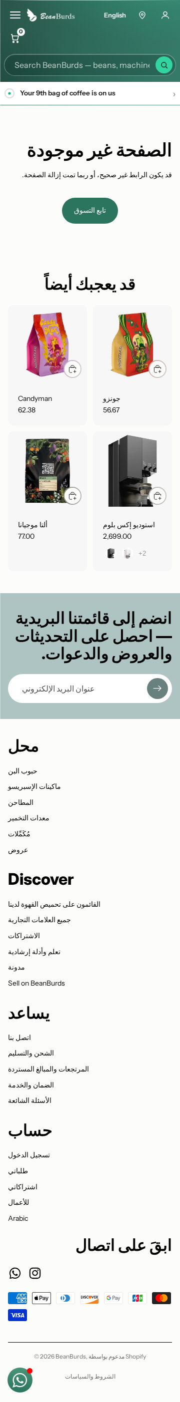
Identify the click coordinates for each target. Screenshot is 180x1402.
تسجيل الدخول (29, 1154)
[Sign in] (165, 15)
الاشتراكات (24, 935)
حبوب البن (23, 770)
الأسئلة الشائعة (30, 1100)
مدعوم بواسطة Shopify (117, 1356)
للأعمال (18, 1202)
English (115, 15)
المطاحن (21, 802)
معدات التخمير (29, 817)
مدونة (16, 967)
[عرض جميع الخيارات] (142, 553)
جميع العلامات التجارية (39, 919)
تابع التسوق (90, 210)
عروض (18, 849)
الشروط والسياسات (90, 1376)
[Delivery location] (142, 15)
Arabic (18, 1218)
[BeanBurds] (54, 14)
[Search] (164, 64)
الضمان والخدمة (31, 1084)
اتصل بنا (19, 1037)
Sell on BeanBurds (36, 983)
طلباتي (18, 1170)
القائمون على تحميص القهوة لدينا (54, 904)
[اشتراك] (157, 688)
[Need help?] (20, 1380)
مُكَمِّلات (19, 833)
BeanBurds (71, 1356)
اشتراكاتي (23, 1186)
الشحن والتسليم (31, 1053)
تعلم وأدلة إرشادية (34, 951)
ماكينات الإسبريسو (34, 786)
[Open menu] (15, 15)
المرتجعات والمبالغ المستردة (48, 1068)
